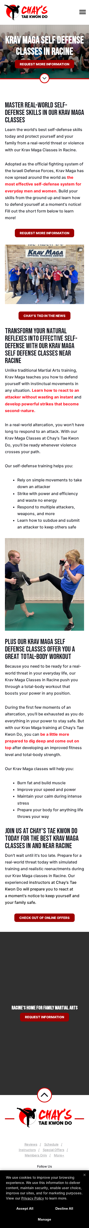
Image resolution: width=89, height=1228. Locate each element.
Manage (44, 1219)
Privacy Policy (32, 1198)
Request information (44, 1017)
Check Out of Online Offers (44, 918)
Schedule (51, 1144)
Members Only (36, 1155)
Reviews (30, 1144)
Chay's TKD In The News (44, 316)
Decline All (64, 1208)
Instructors (27, 1150)
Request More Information (44, 64)
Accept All (24, 1208)
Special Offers (53, 1150)
